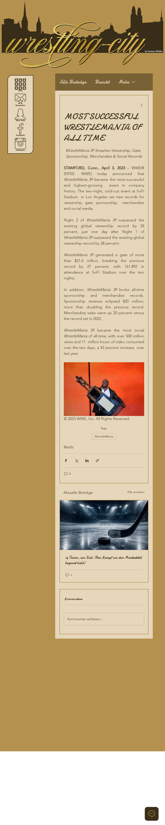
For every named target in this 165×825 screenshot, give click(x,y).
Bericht (102, 82)
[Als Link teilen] (97, 460)
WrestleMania (104, 436)
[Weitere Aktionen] (141, 104)
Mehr (123, 82)
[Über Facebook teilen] (66, 460)
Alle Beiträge (73, 82)
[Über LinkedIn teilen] (87, 460)
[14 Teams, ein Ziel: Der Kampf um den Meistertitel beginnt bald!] (104, 525)
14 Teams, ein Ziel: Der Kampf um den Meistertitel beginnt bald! (103, 560)
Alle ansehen (136, 492)
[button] (20, 99)
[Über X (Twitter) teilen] (76, 460)
